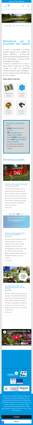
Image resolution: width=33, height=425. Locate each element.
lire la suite (8, 207)
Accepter (16, 417)
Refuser (16, 421)
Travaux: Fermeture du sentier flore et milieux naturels (15, 234)
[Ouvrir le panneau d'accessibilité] (2, 422)
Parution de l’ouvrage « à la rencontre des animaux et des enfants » (15, 287)
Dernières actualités (13, 160)
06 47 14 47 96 (13, 1)
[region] (16, 21)
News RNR (16, 186)
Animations (8, 186)
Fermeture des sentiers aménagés (16, 184)
